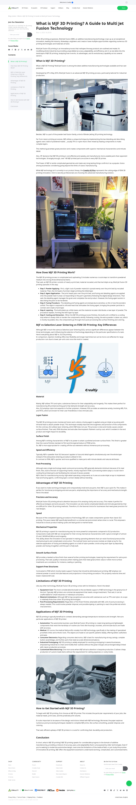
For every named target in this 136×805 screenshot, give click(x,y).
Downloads (59, 765)
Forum (34, 765)
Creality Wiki (59, 777)
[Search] (110, 8)
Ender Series (11, 780)
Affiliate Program (84, 777)
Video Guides (59, 771)
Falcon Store (11, 768)
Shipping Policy (31, 797)
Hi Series (10, 777)
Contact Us (83, 768)
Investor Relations (85, 774)
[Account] (114, 8)
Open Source (35, 777)
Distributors (83, 771)
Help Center (59, 768)
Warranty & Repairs (61, 774)
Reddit (34, 774)
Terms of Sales (21, 797)
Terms (28, 38)
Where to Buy (12, 771)
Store (9, 765)
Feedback (40, 797)
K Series (10, 774)
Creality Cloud (36, 768)
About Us (82, 765)
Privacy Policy (14, 40)
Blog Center (12, 16)
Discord (34, 771)
